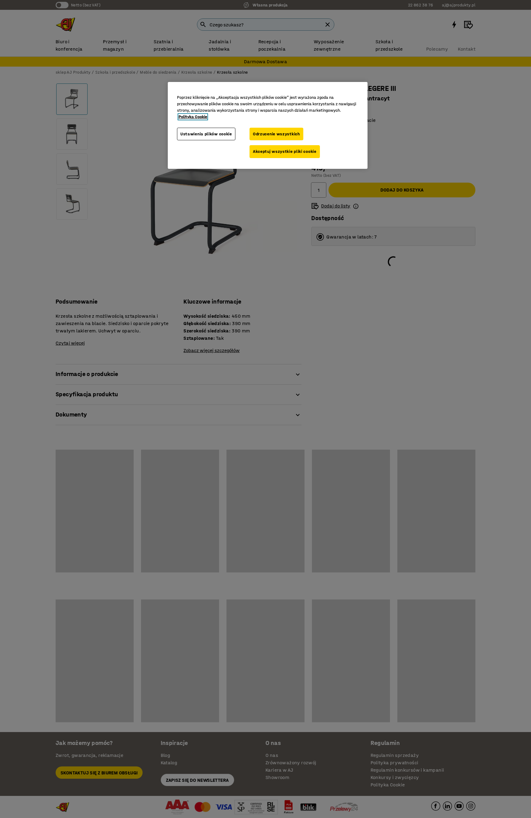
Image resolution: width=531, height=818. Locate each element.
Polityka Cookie (193, 116)
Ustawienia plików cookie (206, 134)
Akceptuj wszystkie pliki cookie (285, 151)
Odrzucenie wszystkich (276, 134)
